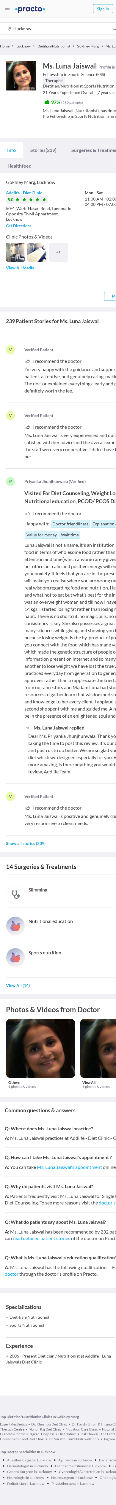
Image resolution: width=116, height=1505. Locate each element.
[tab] (11, 150)
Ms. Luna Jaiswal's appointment (69, 1167)
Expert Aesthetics (13, 1424)
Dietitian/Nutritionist (29, 1317)
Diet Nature (67, 1434)
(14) (18, 985)
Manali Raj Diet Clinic (45, 1429)
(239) (43, 150)
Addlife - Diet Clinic (24, 192)
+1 (58, 252)
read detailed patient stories (41, 1238)
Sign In (103, 8)
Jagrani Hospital (41, 1434)
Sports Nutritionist (27, 1325)
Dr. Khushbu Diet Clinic (49, 1424)
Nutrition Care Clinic (82, 1429)
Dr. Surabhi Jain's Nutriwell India (74, 1439)
